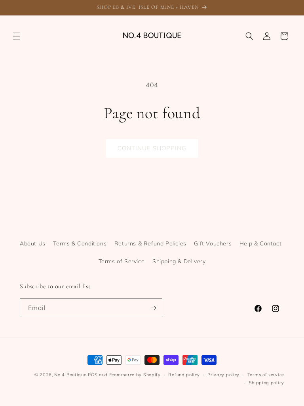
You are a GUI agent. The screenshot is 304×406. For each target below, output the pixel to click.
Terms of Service (122, 261)
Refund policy (184, 374)
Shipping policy (267, 382)
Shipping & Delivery (178, 261)
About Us (33, 243)
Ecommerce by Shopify (135, 374)
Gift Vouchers (213, 243)
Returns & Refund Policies (150, 243)
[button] (16, 36)
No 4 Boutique (70, 374)
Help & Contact (260, 243)
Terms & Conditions (79, 243)
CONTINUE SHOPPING (152, 148)
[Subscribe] (153, 308)
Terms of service (265, 374)
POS (92, 374)
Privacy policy (223, 374)
